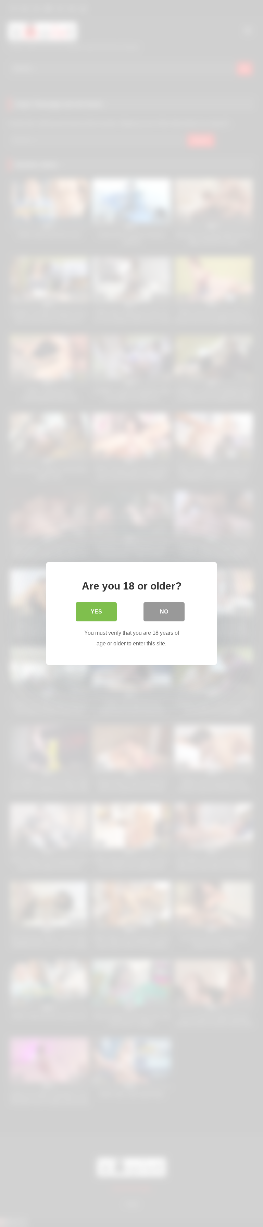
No (164, 612)
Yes (96, 612)
